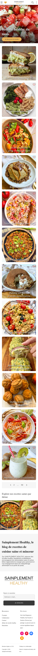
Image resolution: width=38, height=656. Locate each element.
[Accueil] (19, 2)
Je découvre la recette (12, 39)
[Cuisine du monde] (9, 529)
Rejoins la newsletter (9, 593)
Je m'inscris (19, 603)
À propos (4, 615)
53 (22, 485)
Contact (4, 620)
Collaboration (5, 618)
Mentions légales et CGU (8, 646)
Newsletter (5, 625)
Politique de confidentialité (25, 646)
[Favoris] (5, 2)
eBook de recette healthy (9, 623)
